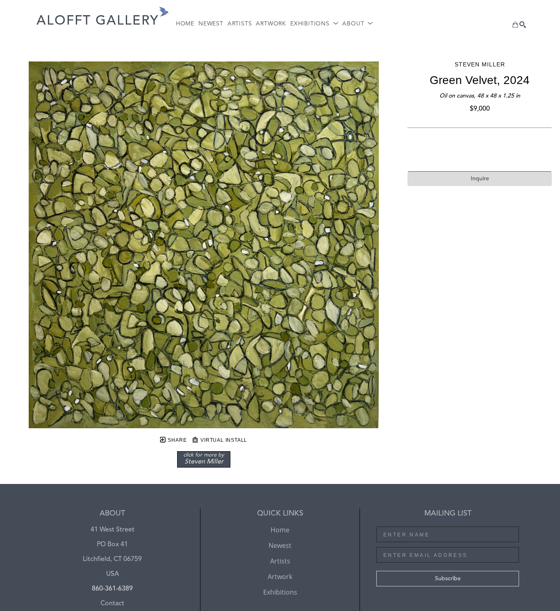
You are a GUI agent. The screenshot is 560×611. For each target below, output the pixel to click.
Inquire (480, 179)
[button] (314, 23)
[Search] (522, 24)
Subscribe (448, 578)
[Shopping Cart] (515, 24)
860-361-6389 (112, 589)
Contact (112, 603)
